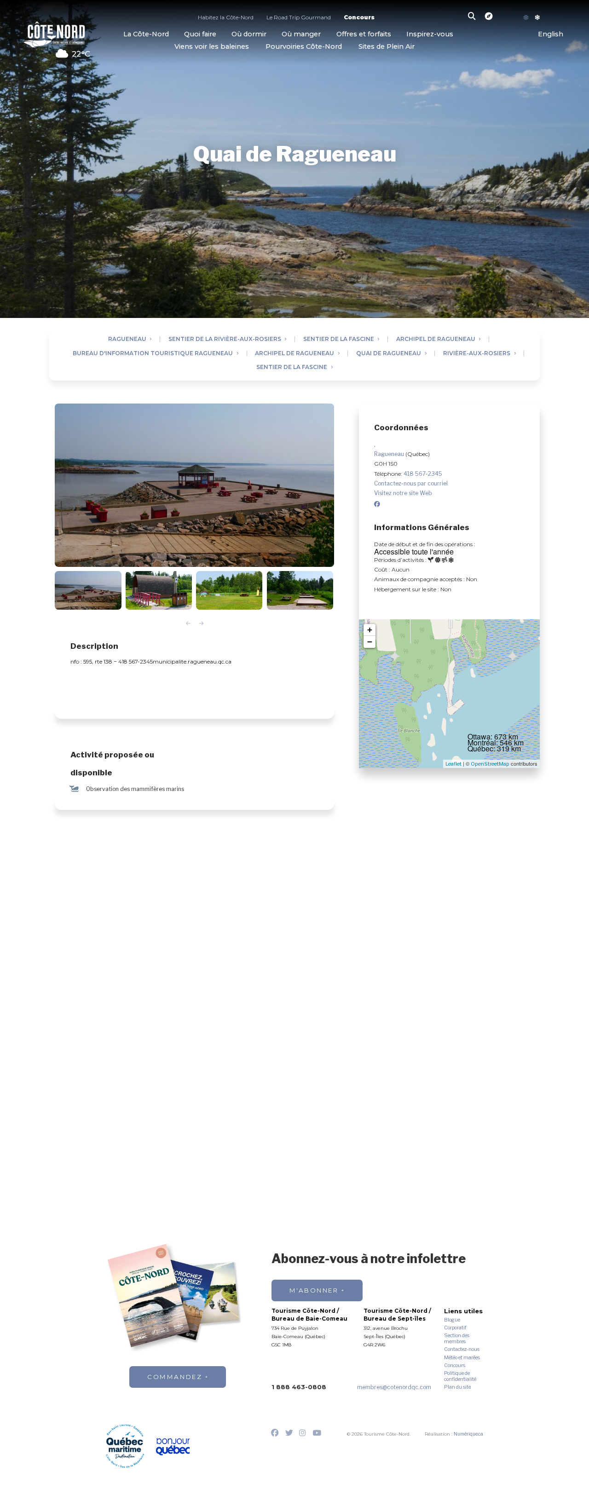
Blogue (452, 1320)
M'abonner (314, 1290)
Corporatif (455, 1328)
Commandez (174, 1376)
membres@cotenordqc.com (394, 1387)
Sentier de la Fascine (338, 339)
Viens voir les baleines (211, 47)
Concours (359, 18)
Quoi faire (200, 34)
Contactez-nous (461, 1349)
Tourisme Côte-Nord (54, 33)
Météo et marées (462, 1358)
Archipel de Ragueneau (435, 339)
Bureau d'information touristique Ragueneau (153, 354)
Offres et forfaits (363, 34)
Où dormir (248, 34)
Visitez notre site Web (403, 493)
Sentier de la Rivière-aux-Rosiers (224, 339)
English (550, 34)
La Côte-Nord (146, 34)
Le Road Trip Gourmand (298, 18)
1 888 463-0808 (298, 1387)
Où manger (301, 34)
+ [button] (369, 630)
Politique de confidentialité (460, 1376)
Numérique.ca (468, 1434)
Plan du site (457, 1387)
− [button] (369, 641)
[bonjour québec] (173, 1447)
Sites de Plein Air (386, 47)
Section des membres (456, 1339)
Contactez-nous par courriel (411, 483)
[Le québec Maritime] (125, 1445)
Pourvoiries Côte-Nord (304, 47)
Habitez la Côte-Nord (226, 18)
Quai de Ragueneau (388, 354)
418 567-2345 (423, 473)
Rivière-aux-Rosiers (476, 354)
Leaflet (453, 764)
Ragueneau (127, 339)
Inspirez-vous (429, 34)
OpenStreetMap (490, 764)
